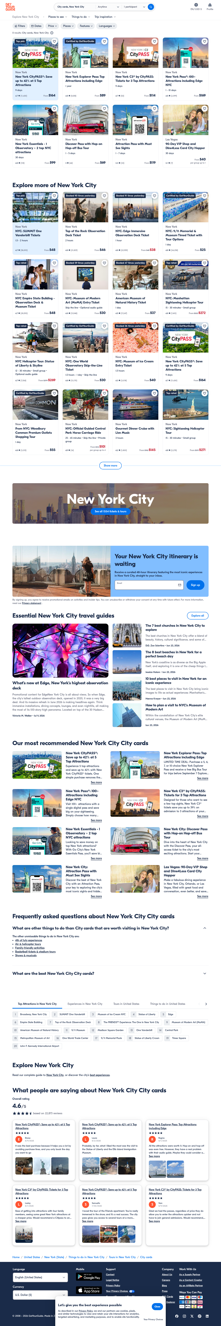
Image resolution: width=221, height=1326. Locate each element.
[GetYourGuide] (10, 6)
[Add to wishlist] (54, 41)
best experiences (100, 1075)
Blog (164, 1285)
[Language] (196, 5)
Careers (166, 1280)
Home (16, 1257)
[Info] (52, 33)
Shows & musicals (26, 955)
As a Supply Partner (189, 1274)
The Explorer (168, 1302)
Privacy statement (31, 603)
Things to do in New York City (86, 1257)
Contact (110, 1274)
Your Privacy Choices (117, 1291)
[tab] (37, 1004)
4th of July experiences (28, 940)
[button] (35, 68)
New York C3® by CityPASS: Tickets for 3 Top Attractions (41, 1191)
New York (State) (54, 1257)
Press (164, 1291)
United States (32, 1257)
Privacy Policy (113, 1285)
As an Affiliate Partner (191, 1285)
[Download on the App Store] (89, 1290)
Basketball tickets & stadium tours (35, 951)
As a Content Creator (190, 1280)
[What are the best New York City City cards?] (205, 973)
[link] (35, 68)
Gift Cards (167, 1296)
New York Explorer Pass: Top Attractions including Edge (172, 1126)
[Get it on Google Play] (89, 1277)
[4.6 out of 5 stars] (22, 1113)
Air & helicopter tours (28, 944)
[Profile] (210, 5)
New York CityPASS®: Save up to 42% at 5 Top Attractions (42, 1126)
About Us (167, 1274)
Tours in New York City (122, 1257)
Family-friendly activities (30, 947)
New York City (55, 1075)
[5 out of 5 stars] (43, 1133)
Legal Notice (112, 1280)
